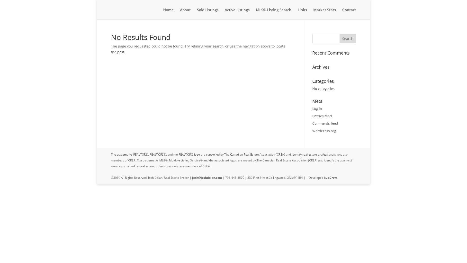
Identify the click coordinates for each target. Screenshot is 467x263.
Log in (317, 108)
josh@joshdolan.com (207, 178)
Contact (349, 10)
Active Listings (237, 10)
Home (168, 10)
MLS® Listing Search (273, 10)
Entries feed (322, 116)
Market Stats (324, 10)
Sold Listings (207, 10)
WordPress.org (324, 131)
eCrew (332, 178)
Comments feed (325, 123)
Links (302, 10)
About (185, 10)
